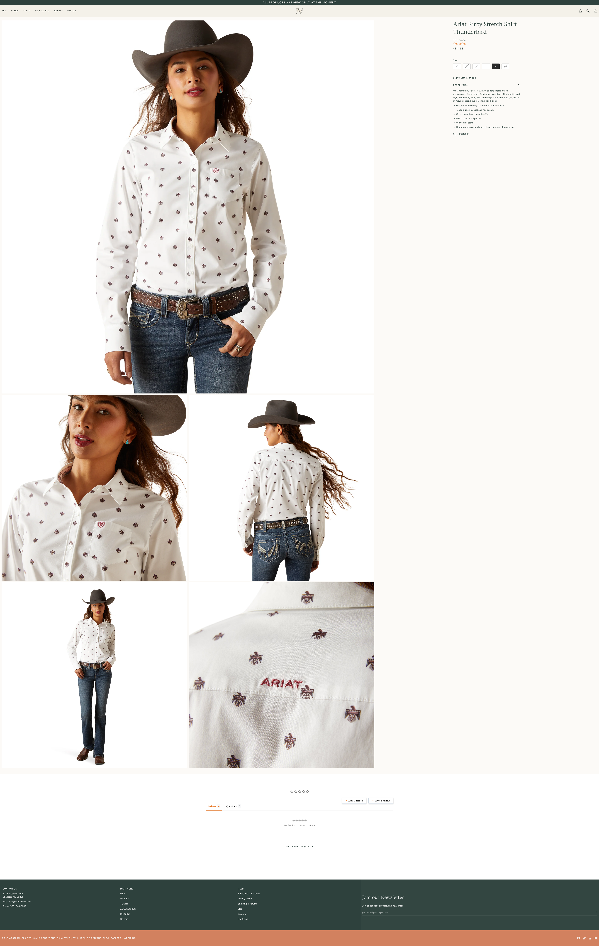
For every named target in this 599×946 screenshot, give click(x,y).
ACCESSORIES (128, 908)
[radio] (457, 66)
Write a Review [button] (382, 800)
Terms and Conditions (249, 893)
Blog (240, 908)
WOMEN (124, 898)
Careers (124, 919)
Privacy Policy (245, 898)
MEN (122, 893)
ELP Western (12, 938)
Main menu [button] (127, 889)
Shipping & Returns (247, 903)
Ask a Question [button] (355, 800)
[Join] (594, 911)
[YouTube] (596, 938)
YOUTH (124, 903)
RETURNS (125, 914)
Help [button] (241, 889)
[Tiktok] (584, 938)
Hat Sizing (243, 919)
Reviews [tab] (211, 806)
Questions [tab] (231, 806)
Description (460, 85)
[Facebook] (578, 938)
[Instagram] (590, 938)
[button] (5, 11)
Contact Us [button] (10, 889)
